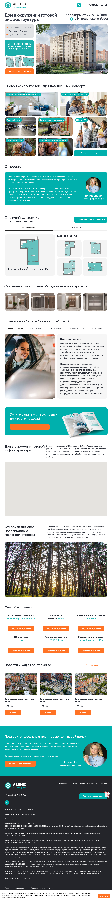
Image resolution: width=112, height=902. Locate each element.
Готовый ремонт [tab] (97, 328)
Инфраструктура (78, 783)
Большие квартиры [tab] (76, 328)
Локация (103, 783)
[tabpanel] (56, 257)
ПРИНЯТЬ (104, 896)
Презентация (92, 783)
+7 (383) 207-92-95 (96, 5)
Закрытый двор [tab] (35, 328)
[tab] (102, 229)
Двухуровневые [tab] (77, 227)
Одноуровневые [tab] (28, 227)
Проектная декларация (12, 819)
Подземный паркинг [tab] (14, 329)
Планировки (63, 783)
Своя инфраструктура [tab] (56, 328)
